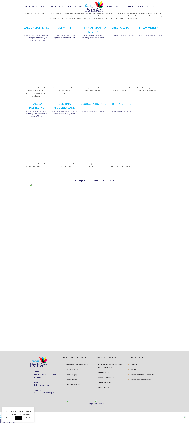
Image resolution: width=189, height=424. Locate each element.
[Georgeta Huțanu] (93, 140)
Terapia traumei (71, 380)
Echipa (78, 6)
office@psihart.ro (45, 385)
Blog (140, 6)
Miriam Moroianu (150, 27)
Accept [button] (19, 418)
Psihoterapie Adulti (35, 6)
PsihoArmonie (103, 387)
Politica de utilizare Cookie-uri (142, 375)
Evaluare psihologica (106, 377)
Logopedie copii (104, 372)
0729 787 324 (50, 393)
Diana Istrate (121, 103)
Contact (151, 6)
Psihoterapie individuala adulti (77, 365)
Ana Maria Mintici (36, 27)
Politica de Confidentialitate (141, 380)
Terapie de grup (71, 375)
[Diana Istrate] (122, 140)
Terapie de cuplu (72, 370)
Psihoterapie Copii (61, 6)
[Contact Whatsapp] (185, 416)
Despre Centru (114, 6)
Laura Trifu (65, 27)
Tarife (130, 6)
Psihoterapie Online (73, 385)
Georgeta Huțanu (93, 103)
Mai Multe (27, 418)
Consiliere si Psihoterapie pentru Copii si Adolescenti (110, 366)
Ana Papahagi (121, 27)
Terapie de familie (104, 382)
